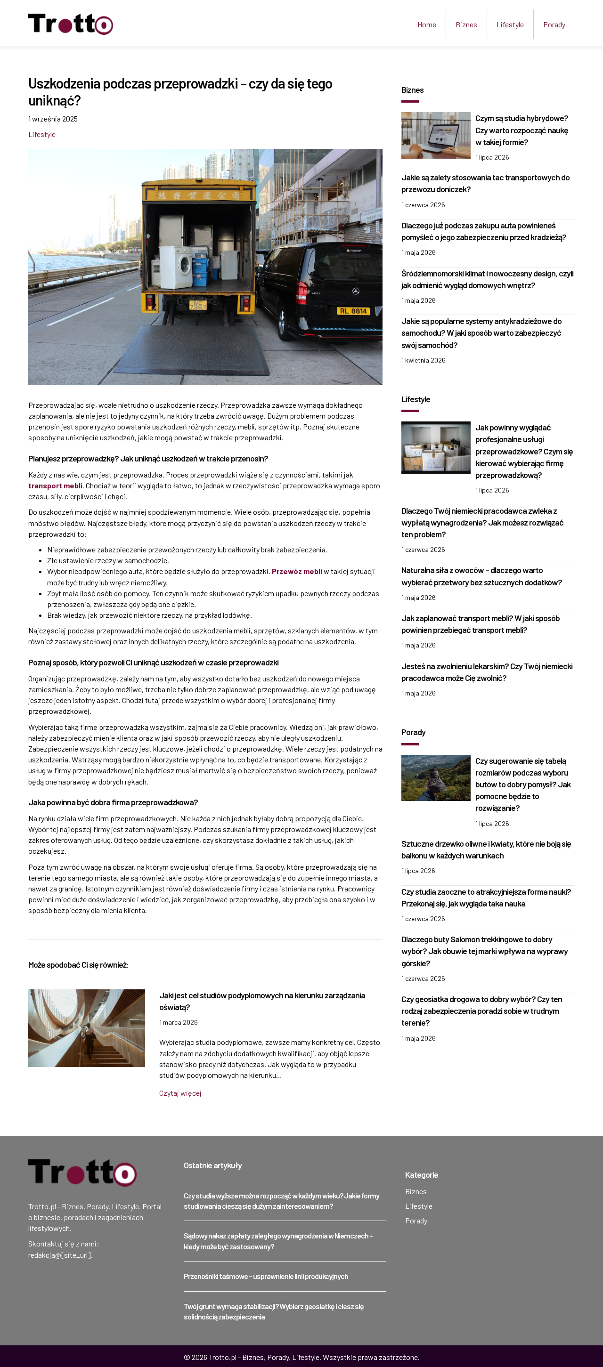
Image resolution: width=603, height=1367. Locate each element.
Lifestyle (510, 24)
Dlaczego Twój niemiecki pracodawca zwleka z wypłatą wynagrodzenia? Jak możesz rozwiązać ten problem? (482, 522)
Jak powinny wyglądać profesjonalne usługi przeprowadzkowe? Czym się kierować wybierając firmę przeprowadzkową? (524, 451)
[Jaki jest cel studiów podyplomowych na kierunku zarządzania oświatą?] (86, 1027)
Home (426, 24)
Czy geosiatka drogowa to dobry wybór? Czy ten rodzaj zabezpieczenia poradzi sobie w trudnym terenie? (481, 1010)
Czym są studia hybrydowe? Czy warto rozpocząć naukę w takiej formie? (521, 129)
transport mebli (55, 485)
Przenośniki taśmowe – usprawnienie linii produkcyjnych (266, 1275)
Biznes (466, 24)
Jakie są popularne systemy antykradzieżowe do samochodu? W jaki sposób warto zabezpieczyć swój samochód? (481, 332)
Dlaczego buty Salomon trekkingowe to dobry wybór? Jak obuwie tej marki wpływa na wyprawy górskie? (484, 951)
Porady (554, 24)
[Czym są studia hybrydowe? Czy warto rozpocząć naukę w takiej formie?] (436, 133)
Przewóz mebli (297, 570)
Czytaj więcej (180, 1092)
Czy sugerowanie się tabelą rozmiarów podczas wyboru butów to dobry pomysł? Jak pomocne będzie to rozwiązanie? (522, 784)
